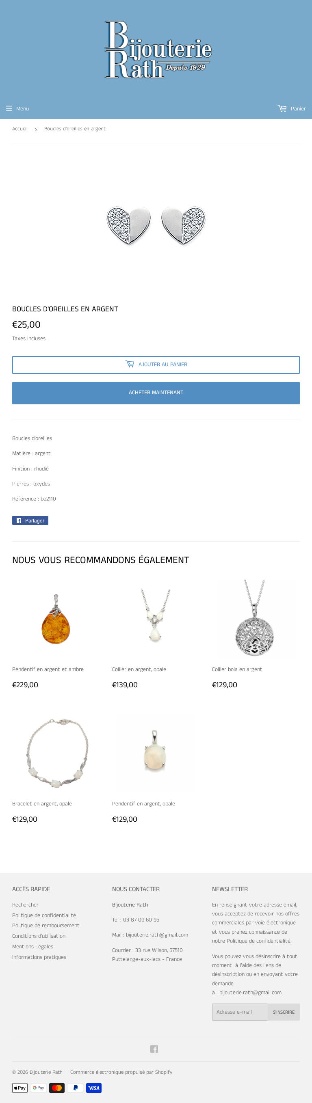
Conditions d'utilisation (38, 936)
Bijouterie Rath (46, 1072)
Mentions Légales (32, 947)
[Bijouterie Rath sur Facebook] (154, 1051)
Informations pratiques (39, 957)
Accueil (20, 129)
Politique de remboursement (46, 926)
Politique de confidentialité (44, 915)
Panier (297, 109)
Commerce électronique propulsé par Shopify (121, 1072)
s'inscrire (284, 1012)
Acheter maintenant (156, 393)
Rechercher (25, 905)
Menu (22, 109)
